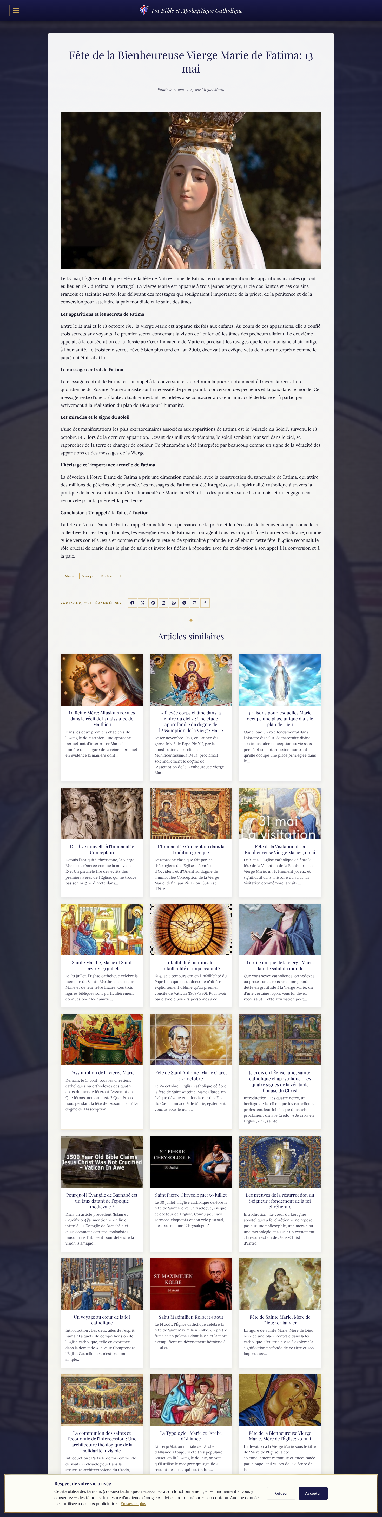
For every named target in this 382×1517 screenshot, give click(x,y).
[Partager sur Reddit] (153, 603)
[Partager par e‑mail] (194, 603)
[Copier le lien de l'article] (205, 603)
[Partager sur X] (142, 603)
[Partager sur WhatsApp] (174, 603)
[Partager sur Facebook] (132, 603)
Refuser (281, 1493)
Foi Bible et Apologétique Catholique (197, 10)
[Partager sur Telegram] (184, 603)
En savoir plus (133, 1503)
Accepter (313, 1493)
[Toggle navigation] (16, 10)
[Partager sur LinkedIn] (163, 603)
